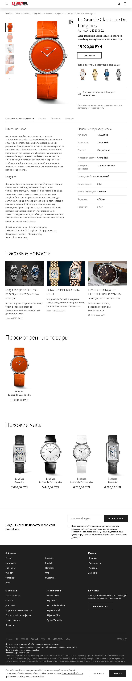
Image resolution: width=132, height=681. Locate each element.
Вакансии (10, 625)
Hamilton (49, 567)
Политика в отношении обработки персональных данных (32, 644)
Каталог (92, 553)
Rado (8, 582)
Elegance (59, 13)
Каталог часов (22, 13)
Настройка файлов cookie (17, 652)
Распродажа (94, 562)
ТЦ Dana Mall (53, 610)
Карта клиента (12, 595)
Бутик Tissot (53, 595)
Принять (118, 673)
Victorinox (10, 577)
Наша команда (12, 620)
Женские (48, 13)
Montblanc (10, 562)
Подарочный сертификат (18, 615)
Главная (9, 13)
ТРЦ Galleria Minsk (56, 605)
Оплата (9, 600)
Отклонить (98, 673)
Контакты (93, 590)
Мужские (92, 567)
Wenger (9, 572)
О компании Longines (16, 226)
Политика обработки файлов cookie (22, 650)
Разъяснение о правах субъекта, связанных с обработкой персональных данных (41, 647)
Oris (47, 572)
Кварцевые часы (48, 230)
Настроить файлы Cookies (32, 676)
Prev (10, 20)
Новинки (92, 558)
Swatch (48, 562)
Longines (36, 13)
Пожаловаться (100, 606)
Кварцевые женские (15, 233)
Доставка (10, 605)
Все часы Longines (38, 226)
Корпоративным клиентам (18, 610)
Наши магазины (55, 590)
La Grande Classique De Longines (21, 230)
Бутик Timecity (54, 620)
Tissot (8, 558)
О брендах (10, 553)
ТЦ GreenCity (53, 615)
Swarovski (50, 577)
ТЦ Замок (52, 600)
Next (10, 77)
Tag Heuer (10, 567)
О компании (11, 590)
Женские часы (35, 233)
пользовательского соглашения (86, 529)
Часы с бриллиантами (16, 237)
